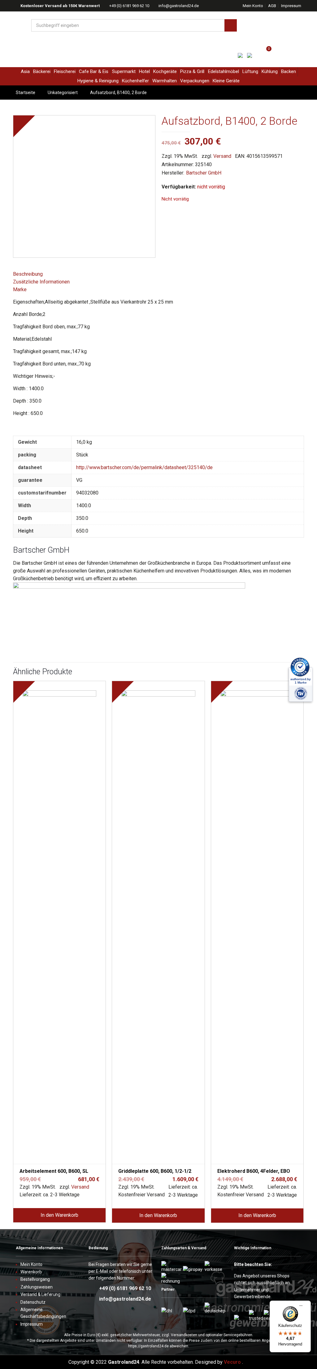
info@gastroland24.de (178, 5)
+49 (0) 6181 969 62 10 (129, 5)
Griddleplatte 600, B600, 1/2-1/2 (154, 1171)
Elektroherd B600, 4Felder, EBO (253, 1171)
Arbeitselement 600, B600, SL (54, 1171)
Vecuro (232, 1362)
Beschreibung (28, 274)
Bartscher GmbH (203, 173)
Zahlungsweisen (36, 1287)
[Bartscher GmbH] (129, 587)
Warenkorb (31, 1271)
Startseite (25, 92)
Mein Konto (253, 5)
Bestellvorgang (35, 1279)
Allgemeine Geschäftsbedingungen (43, 1313)
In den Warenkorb (59, 1215)
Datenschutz (33, 1302)
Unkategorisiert (63, 92)
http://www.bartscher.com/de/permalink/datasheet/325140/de (144, 467)
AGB (272, 5)
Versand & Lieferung (40, 1294)
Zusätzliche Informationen (41, 282)
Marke (20, 289)
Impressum (291, 5)
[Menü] (301, 1308)
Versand (222, 156)
